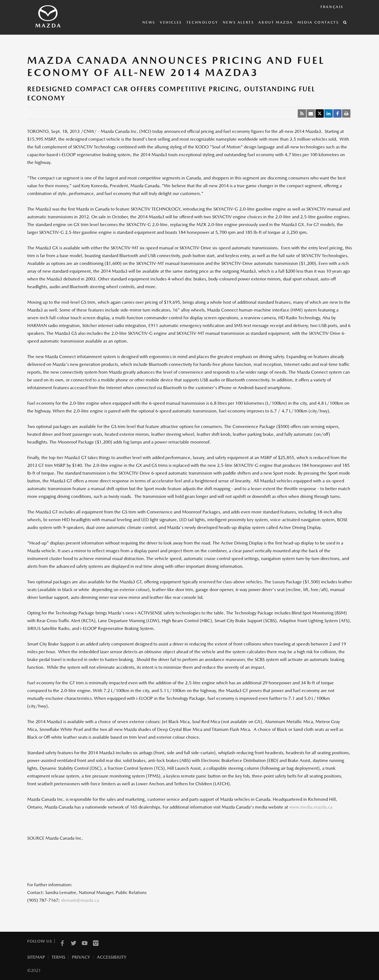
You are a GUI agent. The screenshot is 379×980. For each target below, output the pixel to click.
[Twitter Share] (319, 113)
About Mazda (275, 22)
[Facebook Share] (337, 113)
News (148, 22)
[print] (346, 113)
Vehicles (171, 22)
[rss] (302, 113)
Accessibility (112, 957)
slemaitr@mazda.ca (80, 900)
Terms (58, 957)
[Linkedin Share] (328, 113)
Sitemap (36, 957)
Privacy (81, 957)
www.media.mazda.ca (310, 807)
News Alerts (238, 22)
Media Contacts (318, 22)
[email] (311, 113)
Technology (202, 22)
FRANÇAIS (331, 7)
